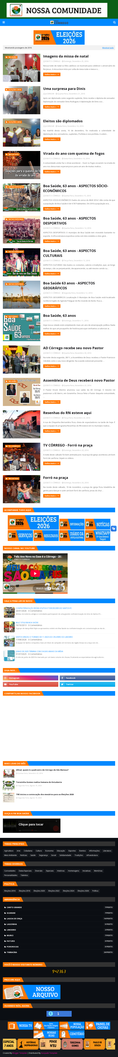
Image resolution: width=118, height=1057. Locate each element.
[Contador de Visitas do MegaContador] (59, 972)
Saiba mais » (50, 74)
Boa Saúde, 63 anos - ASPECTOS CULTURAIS (69, 253)
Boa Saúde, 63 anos (59, 315)
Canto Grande (56, 907)
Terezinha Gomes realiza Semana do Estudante (39, 782)
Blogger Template (19, 1053)
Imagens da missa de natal (66, 56)
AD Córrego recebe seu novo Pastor (73, 347)
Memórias (98, 871)
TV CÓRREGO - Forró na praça (68, 445)
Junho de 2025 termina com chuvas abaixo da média (39, 651)
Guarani (56, 913)
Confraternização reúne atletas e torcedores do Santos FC (44, 608)
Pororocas (56, 946)
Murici (56, 935)
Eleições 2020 (39, 891)
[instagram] (30, 678)
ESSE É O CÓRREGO (52, 61)
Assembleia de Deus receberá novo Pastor (79, 380)
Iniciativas (87, 871)
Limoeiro (56, 929)
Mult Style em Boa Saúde (27, 622)
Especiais (50, 871)
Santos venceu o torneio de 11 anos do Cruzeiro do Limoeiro (44, 637)
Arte (18, 851)
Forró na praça (55, 477)
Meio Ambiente (10, 855)
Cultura (39, 851)
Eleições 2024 (68, 891)
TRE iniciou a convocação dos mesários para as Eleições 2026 (45, 794)
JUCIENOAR (49, 93)
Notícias (23, 855)
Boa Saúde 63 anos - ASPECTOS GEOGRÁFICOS (69, 285)
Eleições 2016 (9, 891)
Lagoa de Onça (56, 918)
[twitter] (87, 684)
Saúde (33, 855)
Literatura (107, 851)
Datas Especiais (25, 871)
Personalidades (10, 875)
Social (53, 855)
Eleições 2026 (83, 891)
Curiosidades (9, 871)
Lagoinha (56, 924)
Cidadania (28, 851)
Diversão (38, 871)
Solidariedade (65, 855)
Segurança (43, 855)
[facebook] (87, 678)
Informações (94, 851)
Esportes (72, 851)
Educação (61, 851)
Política (95, 891)
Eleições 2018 (24, 891)
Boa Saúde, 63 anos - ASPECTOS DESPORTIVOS (69, 220)
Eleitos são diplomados (63, 121)
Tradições (79, 855)
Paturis (56, 941)
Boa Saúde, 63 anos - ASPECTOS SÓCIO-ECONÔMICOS (75, 188)
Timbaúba (56, 952)
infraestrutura (92, 855)
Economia (49, 851)
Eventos (82, 851)
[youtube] (30, 684)
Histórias (60, 871)
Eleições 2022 (53, 891)
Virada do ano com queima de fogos (73, 153)
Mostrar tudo (108, 47)
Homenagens (73, 871)
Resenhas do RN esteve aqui (67, 412)
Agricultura (8, 851)
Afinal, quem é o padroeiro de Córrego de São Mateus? (42, 770)
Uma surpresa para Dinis (64, 88)
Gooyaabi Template (49, 1053)
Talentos (24, 875)
